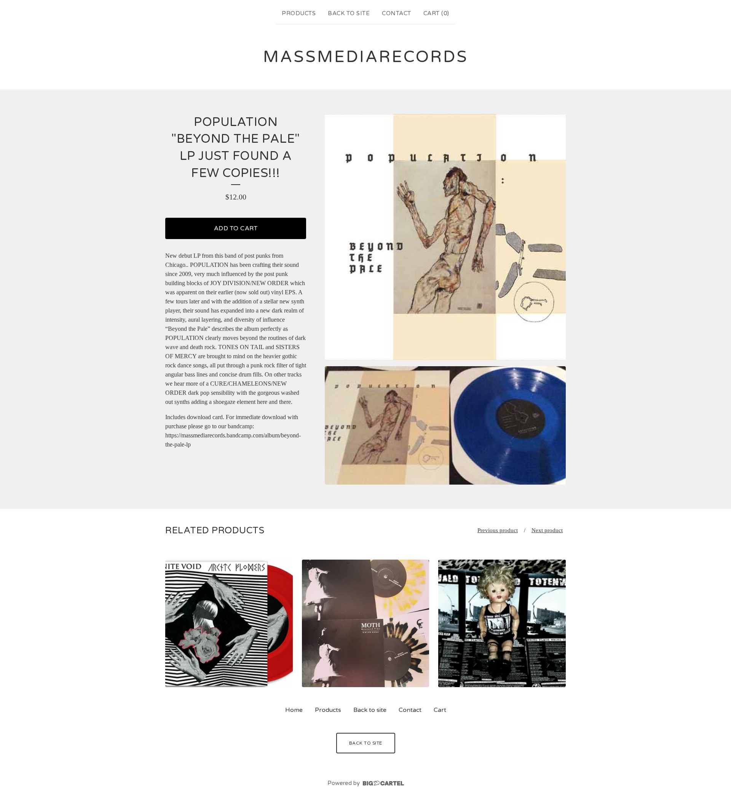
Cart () (436, 13)
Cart (440, 710)
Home (294, 710)
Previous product (497, 530)
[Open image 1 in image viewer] (445, 237)
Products (299, 13)
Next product (547, 530)
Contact (396, 13)
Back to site (349, 13)
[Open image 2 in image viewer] (445, 425)
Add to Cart (236, 228)
